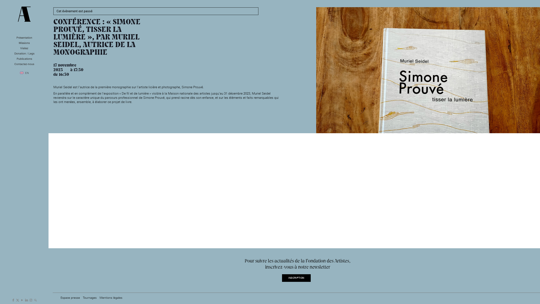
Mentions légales (111, 297)
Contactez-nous (24, 64)
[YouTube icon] (22, 299)
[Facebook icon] (13, 299)
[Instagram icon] (30, 299)
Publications (24, 58)
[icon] (35, 299)
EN (27, 73)
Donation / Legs (24, 53)
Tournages (90, 297)
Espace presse (70, 297)
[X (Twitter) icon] (17, 299)
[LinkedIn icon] (26, 299)
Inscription (296, 278)
